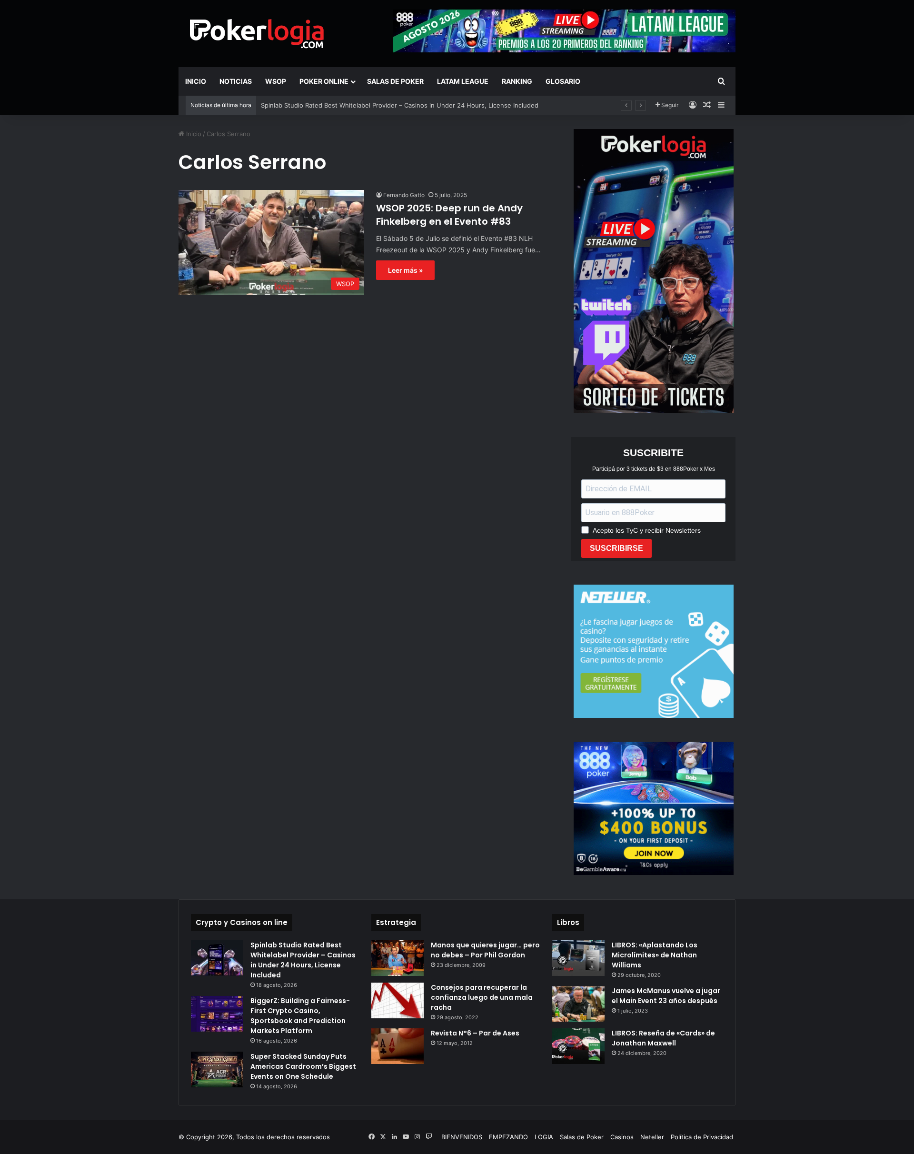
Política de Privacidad (702, 1137)
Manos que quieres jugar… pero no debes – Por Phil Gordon (485, 950)
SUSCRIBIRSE (616, 548)
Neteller (652, 1137)
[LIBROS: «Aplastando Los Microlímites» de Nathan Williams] (578, 958)
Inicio (195, 81)
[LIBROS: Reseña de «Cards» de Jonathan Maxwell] (578, 1046)
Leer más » (405, 270)
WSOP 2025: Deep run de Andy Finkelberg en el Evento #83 (449, 214)
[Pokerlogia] (257, 33)
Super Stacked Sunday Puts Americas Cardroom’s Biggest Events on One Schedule (303, 1066)
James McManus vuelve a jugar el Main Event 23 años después (666, 995)
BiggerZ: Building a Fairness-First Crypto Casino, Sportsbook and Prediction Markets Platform (300, 1015)
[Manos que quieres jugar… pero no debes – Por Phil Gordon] (397, 958)
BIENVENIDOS (461, 1137)
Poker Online (323, 81)
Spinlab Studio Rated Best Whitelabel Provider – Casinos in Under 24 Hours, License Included (399, 105)
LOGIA (544, 1137)
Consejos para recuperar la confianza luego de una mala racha (482, 997)
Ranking (517, 81)
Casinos (622, 1137)
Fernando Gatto (404, 195)
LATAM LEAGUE (462, 81)
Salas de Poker (395, 81)
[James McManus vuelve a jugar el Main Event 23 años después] (578, 1004)
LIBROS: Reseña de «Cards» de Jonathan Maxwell (663, 1038)
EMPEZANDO (508, 1137)
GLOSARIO (563, 81)
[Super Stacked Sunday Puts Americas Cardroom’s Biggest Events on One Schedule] (217, 1069)
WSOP (275, 81)
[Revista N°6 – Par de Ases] (397, 1046)
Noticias (235, 81)
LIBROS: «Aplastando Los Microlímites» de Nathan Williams (654, 955)
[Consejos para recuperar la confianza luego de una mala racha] (397, 1000)
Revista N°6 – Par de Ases (475, 1033)
